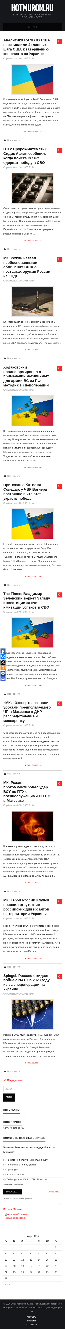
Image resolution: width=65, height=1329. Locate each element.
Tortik (31, 58)
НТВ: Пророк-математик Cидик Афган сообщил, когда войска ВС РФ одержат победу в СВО (24, 156)
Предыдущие (14, 1080)
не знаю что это (15, 1174)
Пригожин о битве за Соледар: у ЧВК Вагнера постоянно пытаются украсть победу (25, 492)
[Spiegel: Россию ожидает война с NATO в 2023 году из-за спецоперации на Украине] (32, 1014)
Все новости (13, 140)
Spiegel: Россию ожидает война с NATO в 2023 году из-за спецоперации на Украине (26, 982)
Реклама (32, 1321)
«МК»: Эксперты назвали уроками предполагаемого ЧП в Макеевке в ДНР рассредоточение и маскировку (27, 712)
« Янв (7, 1285)
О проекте (32, 1324)
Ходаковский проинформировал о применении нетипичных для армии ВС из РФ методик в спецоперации (26, 376)
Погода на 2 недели (15, 1218)
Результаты (54, 1192)
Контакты (32, 1317)
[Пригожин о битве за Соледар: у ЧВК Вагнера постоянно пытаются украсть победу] (32, 524)
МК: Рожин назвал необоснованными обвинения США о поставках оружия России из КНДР (26, 267)
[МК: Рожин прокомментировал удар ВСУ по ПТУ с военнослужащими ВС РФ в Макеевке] (32, 826)
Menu (32, 27)
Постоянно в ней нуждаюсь (21, 1164)
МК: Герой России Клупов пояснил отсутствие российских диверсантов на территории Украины (26, 907)
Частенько (12, 1169)
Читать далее (32, 131)
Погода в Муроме (12, 1209)
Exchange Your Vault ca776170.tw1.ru (26, 1179)
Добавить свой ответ (13, 1184)
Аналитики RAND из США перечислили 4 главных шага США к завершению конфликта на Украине (26, 47)
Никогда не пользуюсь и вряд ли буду (27, 1159)
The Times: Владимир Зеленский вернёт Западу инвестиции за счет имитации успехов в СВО (26, 600)
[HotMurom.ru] (32, 11)
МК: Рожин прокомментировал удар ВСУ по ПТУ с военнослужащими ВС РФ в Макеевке (27, 791)
